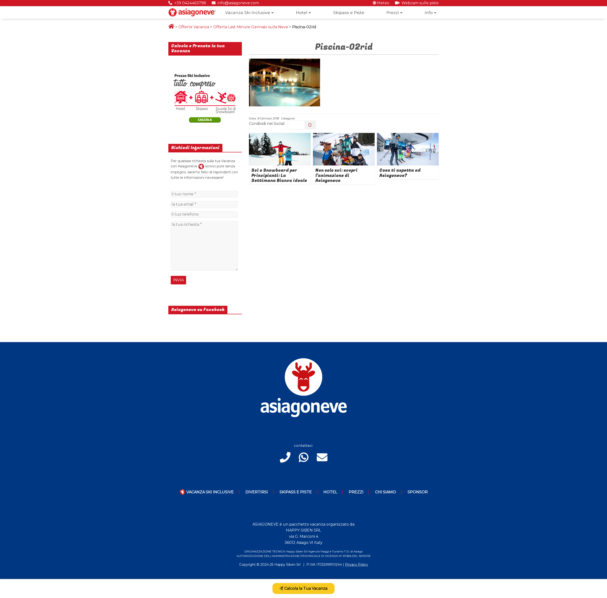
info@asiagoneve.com (238, 3)
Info (429, 12)
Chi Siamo (385, 492)
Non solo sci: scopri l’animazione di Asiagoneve (336, 175)
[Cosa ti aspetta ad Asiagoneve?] (408, 136)
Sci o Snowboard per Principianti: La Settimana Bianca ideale (279, 175)
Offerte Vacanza (193, 27)
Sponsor (418, 492)
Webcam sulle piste (419, 3)
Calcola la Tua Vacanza (305, 588)
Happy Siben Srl (287, 564)
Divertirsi (256, 492)
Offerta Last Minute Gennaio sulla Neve (250, 27)
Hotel (301, 12)
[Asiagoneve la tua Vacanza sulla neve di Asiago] (201, 166)
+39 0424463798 (189, 3)
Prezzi (392, 12)
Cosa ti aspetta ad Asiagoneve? (400, 173)
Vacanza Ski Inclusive (247, 12)
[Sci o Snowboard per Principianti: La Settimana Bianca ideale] (280, 136)
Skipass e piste (296, 492)
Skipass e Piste (348, 12)
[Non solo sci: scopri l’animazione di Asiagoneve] (344, 136)
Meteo (382, 3)
